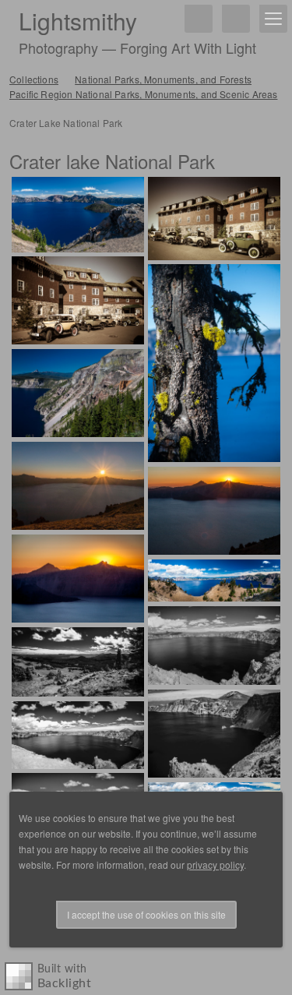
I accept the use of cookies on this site (146, 914)
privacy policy (215, 864)
